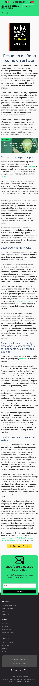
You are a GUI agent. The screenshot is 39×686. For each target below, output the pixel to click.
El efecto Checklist (21, 538)
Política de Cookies (29, 679)
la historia (23, 359)
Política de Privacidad (15, 679)
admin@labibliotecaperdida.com (19, 659)
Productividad (6, 645)
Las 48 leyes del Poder (9, 605)
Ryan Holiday (6, 626)
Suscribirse (19, 591)
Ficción (4, 651)
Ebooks (28, 7)
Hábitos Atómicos (7, 608)
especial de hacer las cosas (24, 301)
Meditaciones (6, 614)
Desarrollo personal (8, 642)
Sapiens (4, 611)
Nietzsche (5, 623)
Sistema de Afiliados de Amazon (19, 681)
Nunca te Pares (7, 538)
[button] (36, 7)
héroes (3, 176)
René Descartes (7, 629)
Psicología (5, 648)
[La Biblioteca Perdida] (10, 7)
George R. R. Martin (8, 632)
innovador (31, 166)
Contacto (5, 679)
